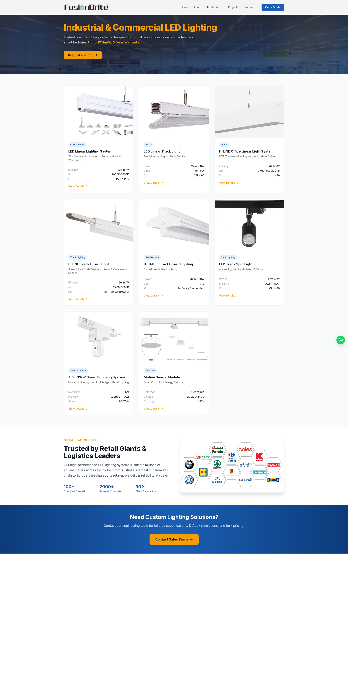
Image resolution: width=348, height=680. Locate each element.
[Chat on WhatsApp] (340, 340)
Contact (249, 7)
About (197, 7)
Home (184, 7)
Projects (233, 7)
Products (212, 7)
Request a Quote (80, 55)
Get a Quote (273, 7)
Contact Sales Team (171, 539)
